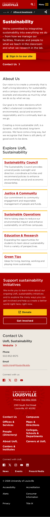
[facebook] (4, 380)
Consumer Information (32, 495)
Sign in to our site (21, 56)
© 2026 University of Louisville (18, 481)
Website (8, 345)
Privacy (6, 503)
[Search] (33, 4)
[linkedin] (27, 465)
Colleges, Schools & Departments (34, 433)
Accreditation (33, 487)
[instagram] (15, 380)
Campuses (32, 416)
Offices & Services (8, 423)
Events (18, 471)
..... (5, 11)
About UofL (10, 441)
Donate (26, 312)
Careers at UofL (36, 441)
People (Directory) (10, 433)
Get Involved (25, 320)
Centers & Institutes (9, 448)
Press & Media (36, 471)
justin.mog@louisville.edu (16, 365)
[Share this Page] (45, 12)
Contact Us (10, 64)
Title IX (29, 503)
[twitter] (10, 380)
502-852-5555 (28, 400)
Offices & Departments (22, 12)
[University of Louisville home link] (11, 4)
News (5, 471)
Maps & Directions (32, 423)
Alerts (6, 494)
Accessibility (9, 487)
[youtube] (21, 380)
